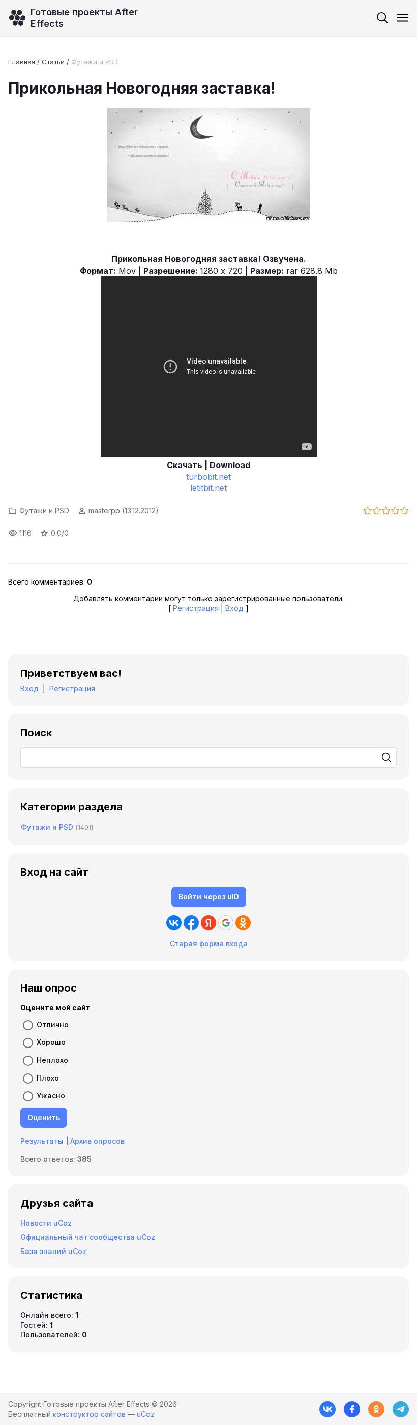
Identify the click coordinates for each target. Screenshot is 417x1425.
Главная (21, 61)
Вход (234, 608)
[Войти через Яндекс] (208, 922)
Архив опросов (97, 1141)
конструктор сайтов (89, 1414)
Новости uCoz (46, 1222)
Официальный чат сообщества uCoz (87, 1237)
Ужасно (51, 1095)
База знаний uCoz (53, 1251)
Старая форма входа (209, 943)
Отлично (53, 1024)
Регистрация (196, 608)
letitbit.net (208, 488)
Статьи (53, 61)
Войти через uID (208, 896)
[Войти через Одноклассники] (243, 922)
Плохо (48, 1077)
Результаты (42, 1141)
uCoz (146, 1414)
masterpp (104, 510)
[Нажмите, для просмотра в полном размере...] (208, 166)
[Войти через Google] (225, 922)
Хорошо (51, 1042)
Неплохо (52, 1060)
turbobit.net (208, 477)
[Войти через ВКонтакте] (174, 922)
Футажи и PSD (94, 61)
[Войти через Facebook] (191, 922)
